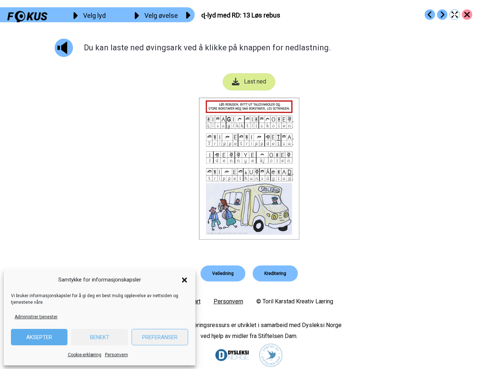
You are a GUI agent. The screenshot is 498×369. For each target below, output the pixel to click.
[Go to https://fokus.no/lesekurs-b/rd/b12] (430, 14)
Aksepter (39, 337)
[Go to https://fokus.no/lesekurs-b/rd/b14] (442, 14)
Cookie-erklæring (84, 354)
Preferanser (160, 337)
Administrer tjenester (36, 316)
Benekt (99, 337)
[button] (184, 280)
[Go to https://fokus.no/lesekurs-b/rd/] (467, 14)
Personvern (116, 354)
